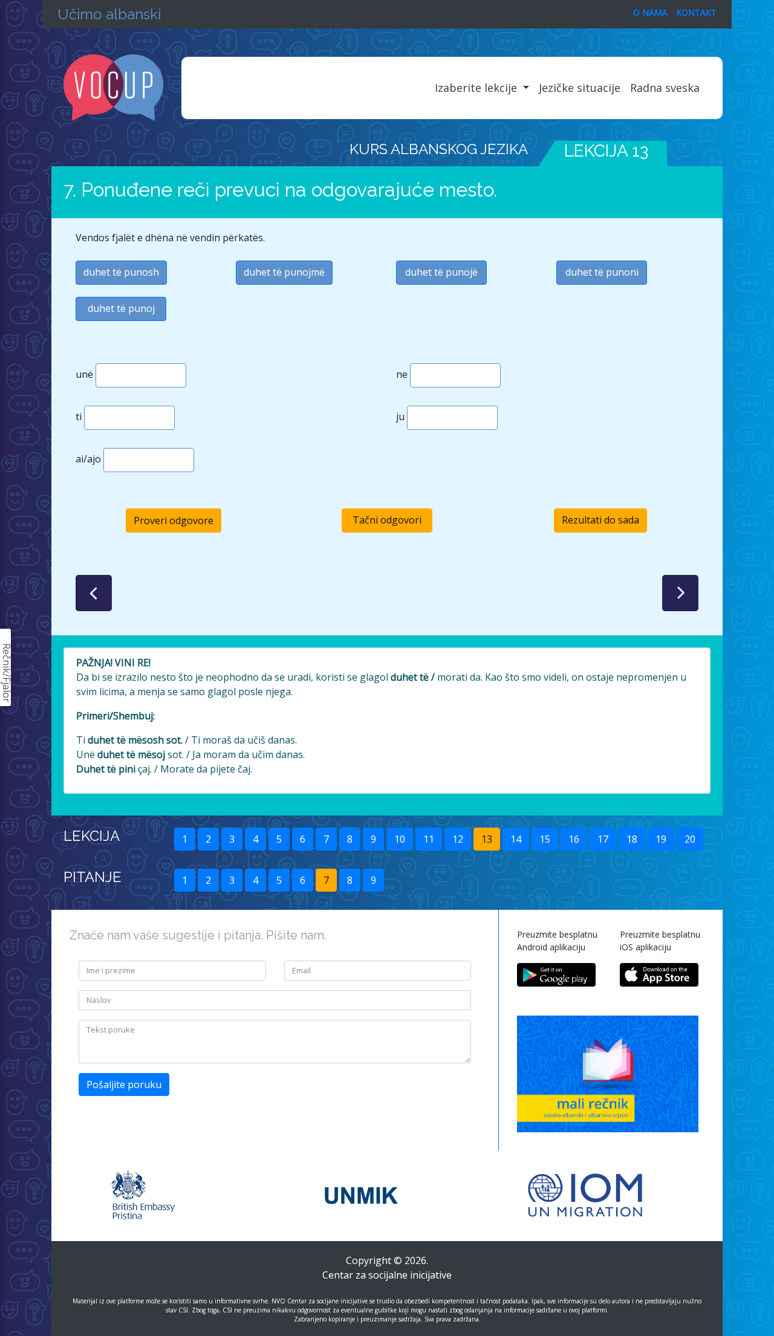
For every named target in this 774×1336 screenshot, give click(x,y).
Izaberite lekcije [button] (477, 87)
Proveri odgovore (173, 520)
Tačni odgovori (387, 520)
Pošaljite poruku (123, 1084)
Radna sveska (665, 87)
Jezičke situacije (579, 87)
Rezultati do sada (600, 520)
